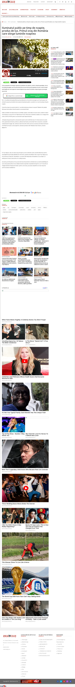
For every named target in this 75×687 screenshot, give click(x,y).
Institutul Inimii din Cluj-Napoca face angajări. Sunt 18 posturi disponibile (25, 239)
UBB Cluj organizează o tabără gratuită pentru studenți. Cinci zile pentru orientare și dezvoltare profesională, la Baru (9, 241)
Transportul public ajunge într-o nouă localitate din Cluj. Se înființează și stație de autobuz (58, 82)
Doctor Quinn (60, 646)
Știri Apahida (69, 16)
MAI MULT (4, 13)
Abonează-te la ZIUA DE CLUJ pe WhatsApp (37, 95)
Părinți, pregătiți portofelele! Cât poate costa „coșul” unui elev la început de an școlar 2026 (25, 261)
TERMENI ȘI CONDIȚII (45, 651)
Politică (33, 9)
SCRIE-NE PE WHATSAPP (46, 639)
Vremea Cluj (51, 16)
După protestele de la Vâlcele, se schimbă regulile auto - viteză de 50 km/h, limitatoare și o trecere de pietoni (41, 241)
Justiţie (23, 658)
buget (4, 207)
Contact (43, 1)
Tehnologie (24, 639)
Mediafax (59, 651)
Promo (23, 676)
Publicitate (36, 1)
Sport (47, 9)
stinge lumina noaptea (7, 211)
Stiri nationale (12, 21)
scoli (34, 209)
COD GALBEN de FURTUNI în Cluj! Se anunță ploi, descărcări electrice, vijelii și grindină (24, 281)
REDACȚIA (42, 646)
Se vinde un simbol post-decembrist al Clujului (8, 279)
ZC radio (32, 16)
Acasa (4, 21)
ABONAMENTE (43, 644)
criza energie (21, 207)
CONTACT (42, 648)
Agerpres (59, 653)
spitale (39, 209)
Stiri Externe (25, 671)
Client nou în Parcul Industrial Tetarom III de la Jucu (41, 280)
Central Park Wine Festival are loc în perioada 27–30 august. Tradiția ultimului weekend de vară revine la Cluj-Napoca (9, 261)
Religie (23, 667)
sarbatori (29, 209)
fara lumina (33, 207)
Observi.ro (60, 648)
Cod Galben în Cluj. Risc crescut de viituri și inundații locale (57, 114)
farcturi (39, 207)
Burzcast (36, 684)
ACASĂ (5, 9)
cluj (8, 207)
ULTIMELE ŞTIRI (14, 9)
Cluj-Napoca (13, 207)
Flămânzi (45, 207)
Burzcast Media (43, 684)
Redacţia (29, 1)
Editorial (24, 674)
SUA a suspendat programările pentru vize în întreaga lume (56, 87)
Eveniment (54, 9)
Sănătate (62, 9)
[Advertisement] (25, 140)
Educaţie (24, 662)
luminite (4, 209)
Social (23, 648)
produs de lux (22, 209)
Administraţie (24, 9)
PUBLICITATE (43, 642)
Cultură (23, 664)
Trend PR (59, 644)
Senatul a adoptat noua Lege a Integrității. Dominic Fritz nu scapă (57, 109)
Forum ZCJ (24, 660)
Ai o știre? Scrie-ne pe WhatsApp (11, 16)
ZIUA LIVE (24, 16)
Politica (24, 644)
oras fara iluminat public (13, 209)
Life (23, 669)
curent (27, 207)
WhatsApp (50, 1)
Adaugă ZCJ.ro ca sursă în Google (15, 96)
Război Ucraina (41, 16)
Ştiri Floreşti (60, 16)
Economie (40, 9)
